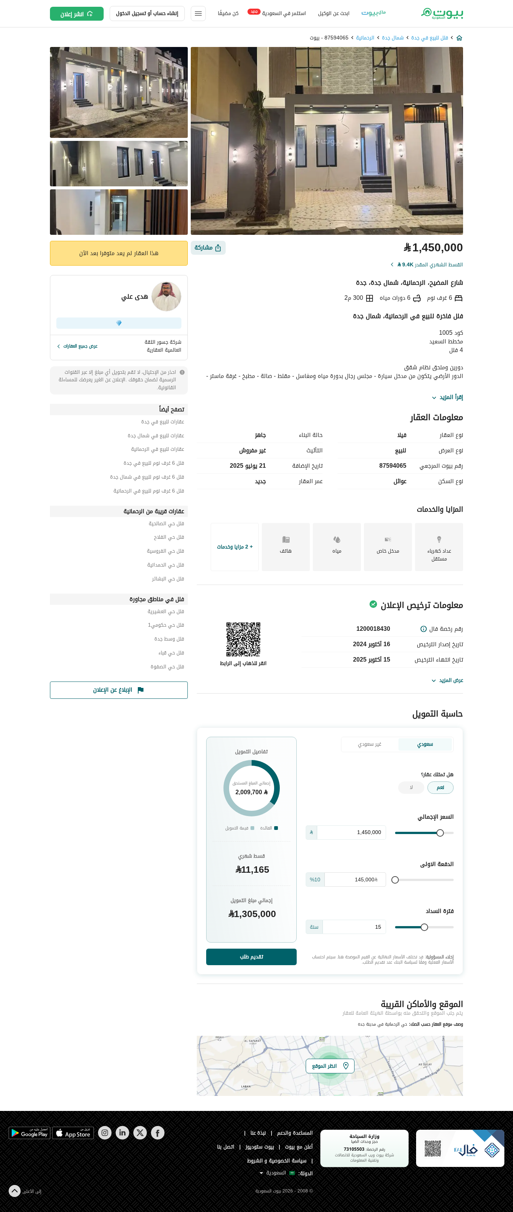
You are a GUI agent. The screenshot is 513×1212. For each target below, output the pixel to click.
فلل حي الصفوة (167, 668)
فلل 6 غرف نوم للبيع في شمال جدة (147, 478)
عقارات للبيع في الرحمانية (157, 450)
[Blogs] (374, 13)
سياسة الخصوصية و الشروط (277, 1161)
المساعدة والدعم (295, 1133)
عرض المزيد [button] (451, 680)
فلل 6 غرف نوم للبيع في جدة (154, 464)
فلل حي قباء (171, 654)
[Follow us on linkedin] (122, 1138)
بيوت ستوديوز (260, 1147)
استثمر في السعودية (278, 13)
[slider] (440, 833)
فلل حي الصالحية (166, 525)
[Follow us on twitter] (140, 1138)
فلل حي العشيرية (166, 613)
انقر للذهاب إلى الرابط (243, 663)
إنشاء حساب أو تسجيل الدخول (147, 13)
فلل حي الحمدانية (165, 566)
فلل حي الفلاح (169, 538)
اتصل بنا (225, 1147)
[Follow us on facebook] (157, 1138)
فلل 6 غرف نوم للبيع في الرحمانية (148, 492)
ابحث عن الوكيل (333, 13)
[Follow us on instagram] (105, 1138)
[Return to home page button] (441, 14)
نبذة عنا (258, 1133)
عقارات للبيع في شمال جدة (156, 437)
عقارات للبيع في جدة (162, 423)
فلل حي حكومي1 (166, 626)
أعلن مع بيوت (299, 1147)
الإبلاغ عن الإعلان (112, 689)
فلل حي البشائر (168, 580)
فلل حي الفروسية (165, 552)
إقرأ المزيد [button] (451, 397)
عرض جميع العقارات (80, 346)
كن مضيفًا (228, 13)
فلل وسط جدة (169, 640)
